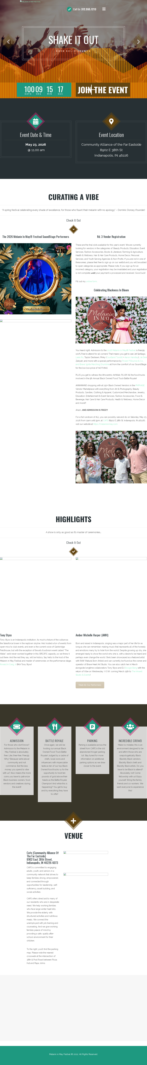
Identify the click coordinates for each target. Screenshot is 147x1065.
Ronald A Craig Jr (8, 664)
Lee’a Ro (79, 357)
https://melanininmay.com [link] (105, 424)
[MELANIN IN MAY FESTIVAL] (73, 2)
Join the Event (103, 90)
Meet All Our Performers (90, 685)
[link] (121, 350)
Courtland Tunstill (114, 357)
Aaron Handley (131, 357)
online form (91, 281)
